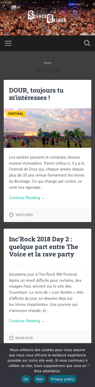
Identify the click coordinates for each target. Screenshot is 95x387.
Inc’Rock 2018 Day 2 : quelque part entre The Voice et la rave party (43, 247)
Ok (25, 379)
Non (39, 379)
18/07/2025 (24, 215)
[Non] (88, 365)
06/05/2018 (24, 338)
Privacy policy (62, 379)
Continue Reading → (27, 197)
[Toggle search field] (87, 43)
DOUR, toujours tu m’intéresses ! (36, 94)
